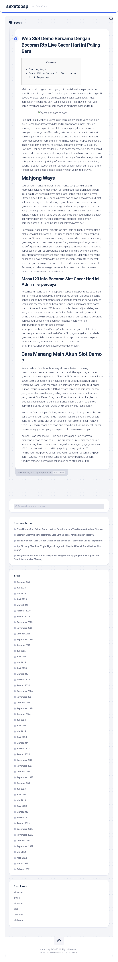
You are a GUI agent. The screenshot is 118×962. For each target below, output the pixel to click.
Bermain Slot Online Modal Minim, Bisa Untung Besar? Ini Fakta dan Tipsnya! (55, 535)
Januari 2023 (23, 823)
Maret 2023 (22, 812)
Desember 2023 (25, 760)
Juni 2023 (21, 794)
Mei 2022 (21, 852)
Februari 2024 (24, 748)
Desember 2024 (25, 691)
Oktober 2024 (23, 702)
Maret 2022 (22, 863)
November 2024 (25, 697)
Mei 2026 (21, 593)
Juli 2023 (21, 789)
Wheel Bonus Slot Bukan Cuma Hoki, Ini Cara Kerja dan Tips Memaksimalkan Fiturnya (60, 529)
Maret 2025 (22, 674)
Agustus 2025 (23, 645)
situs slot (18, 892)
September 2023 (25, 777)
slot (16, 909)
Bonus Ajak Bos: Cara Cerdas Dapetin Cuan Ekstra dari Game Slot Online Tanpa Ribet (59, 540)
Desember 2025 (25, 622)
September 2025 (25, 639)
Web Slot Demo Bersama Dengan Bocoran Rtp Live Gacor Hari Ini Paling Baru (61, 45)
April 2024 (22, 737)
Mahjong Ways (37, 69)
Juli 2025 (21, 651)
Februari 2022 (24, 869)
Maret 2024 (22, 743)
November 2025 (25, 628)
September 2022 (25, 846)
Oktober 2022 (23, 840)
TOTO (17, 898)
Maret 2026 (22, 605)
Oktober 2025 (23, 633)
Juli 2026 (21, 587)
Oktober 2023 (23, 771)
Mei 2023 (21, 800)
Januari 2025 (23, 685)
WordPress (57, 952)
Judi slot (18, 914)
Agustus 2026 (23, 582)
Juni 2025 (21, 656)
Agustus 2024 (23, 714)
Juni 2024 (21, 725)
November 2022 (25, 835)
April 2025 (22, 668)
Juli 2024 (21, 720)
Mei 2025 (21, 662)
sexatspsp (17, 6)
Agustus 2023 (23, 783)
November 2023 (25, 766)
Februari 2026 (24, 610)
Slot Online (59, 472)
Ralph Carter (45, 472)
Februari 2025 (24, 679)
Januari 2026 (23, 616)
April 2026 (22, 599)
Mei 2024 (21, 731)
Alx (75, 952)
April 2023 (22, 806)
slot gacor (19, 920)
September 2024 (25, 708)
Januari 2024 (23, 754)
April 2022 (22, 858)
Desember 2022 (25, 829)
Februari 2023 (24, 817)
